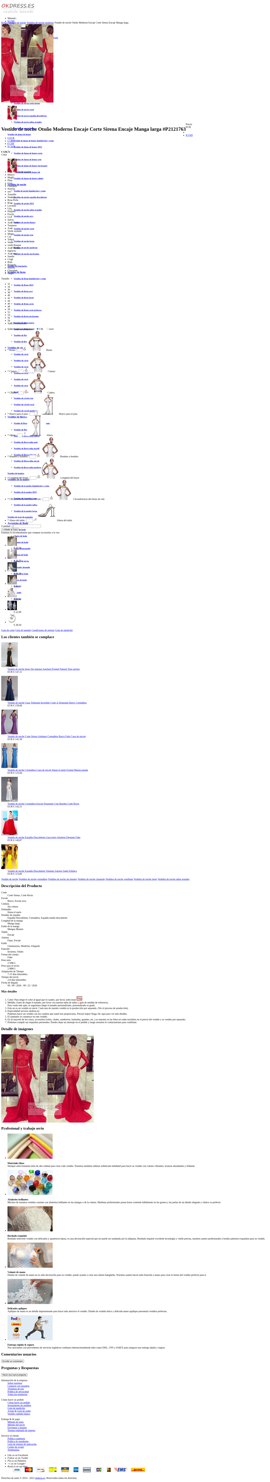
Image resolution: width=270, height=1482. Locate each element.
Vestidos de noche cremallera (33, 879)
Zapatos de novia (21, 561)
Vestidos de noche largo (24, 241)
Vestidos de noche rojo (23, 235)
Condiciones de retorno (43, 630)
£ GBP (11, 140)
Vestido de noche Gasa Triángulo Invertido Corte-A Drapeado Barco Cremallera (47, 702)
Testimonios (13, 1449)
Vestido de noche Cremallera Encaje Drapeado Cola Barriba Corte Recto (43, 803)
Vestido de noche (9, 879)
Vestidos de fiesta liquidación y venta (30, 278)
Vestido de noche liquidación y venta (30, 191)
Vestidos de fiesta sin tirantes (26, 316)
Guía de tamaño (23, 630)
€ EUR (11, 138)
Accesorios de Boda (18, 523)
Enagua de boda (21, 555)
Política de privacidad (18, 1391)
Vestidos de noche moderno (26, 247)
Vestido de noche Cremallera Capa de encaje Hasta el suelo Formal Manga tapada (48, 770)
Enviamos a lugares (17, 1427)
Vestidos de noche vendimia (119, 879)
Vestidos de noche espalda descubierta (30, 197)
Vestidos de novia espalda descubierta (30, 116)
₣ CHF (11, 143)
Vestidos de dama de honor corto (28, 153)
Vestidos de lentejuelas (17, 266)
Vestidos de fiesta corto (24, 304)
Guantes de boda (21, 542)
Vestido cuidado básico (19, 1413)
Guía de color (8, 630)
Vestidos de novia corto (24, 109)
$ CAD (11, 146)
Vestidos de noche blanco (24, 222)
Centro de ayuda (16, 1447)
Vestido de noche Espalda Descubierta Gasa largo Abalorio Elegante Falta (44, 837)
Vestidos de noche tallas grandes (28, 210)
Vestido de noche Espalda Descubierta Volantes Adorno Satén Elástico (42, 871)
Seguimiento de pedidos (19, 1405)
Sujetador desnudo (22, 567)
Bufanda (17, 592)
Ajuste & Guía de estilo (19, 1411)
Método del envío (16, 1424)
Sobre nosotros (15, 1383)
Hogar (4, 22)
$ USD (11, 21)
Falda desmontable (22, 548)
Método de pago (16, 1422)
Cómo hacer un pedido (19, 1402)
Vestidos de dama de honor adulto (28, 178)
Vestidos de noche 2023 (24, 203)
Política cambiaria (16, 1438)
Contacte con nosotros (18, 1386)
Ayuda (54, 37)
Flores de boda (20, 580)
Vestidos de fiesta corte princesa (28, 310)
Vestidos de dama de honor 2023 (28, 147)
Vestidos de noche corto (24, 228)
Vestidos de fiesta (16, 272)
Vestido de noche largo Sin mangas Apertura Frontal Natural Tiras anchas (44, 669)
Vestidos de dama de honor (19, 134)
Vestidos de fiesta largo (24, 297)
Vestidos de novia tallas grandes (28, 122)
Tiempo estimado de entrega (21, 1430)
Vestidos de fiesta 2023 (23, 285)
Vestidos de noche (17, 22)
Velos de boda (20, 529)
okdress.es (40, 1478)
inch (51, 329)
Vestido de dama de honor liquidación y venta (34, 140)
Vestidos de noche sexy (23, 216)
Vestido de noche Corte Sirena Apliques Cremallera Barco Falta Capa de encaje (47, 736)
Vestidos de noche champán (91, 879)
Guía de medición (64, 630)
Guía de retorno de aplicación (22, 1444)
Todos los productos (17, 1394)
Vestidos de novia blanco (24, 128)
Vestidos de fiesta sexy (23, 291)
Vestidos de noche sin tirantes (26, 254)
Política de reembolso (18, 1441)
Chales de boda (20, 536)
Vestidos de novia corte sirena (27, 103)
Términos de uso (16, 1388)
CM (41, 329)
